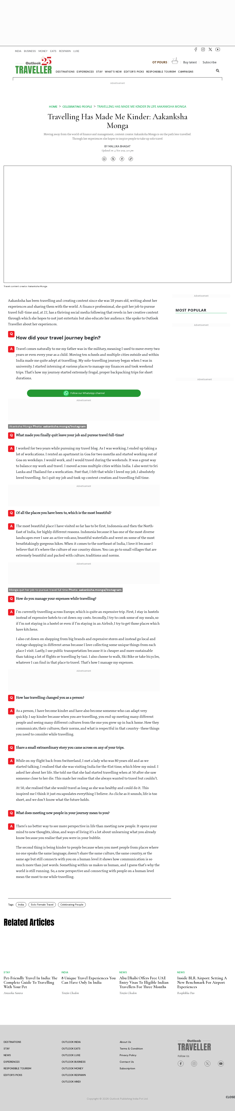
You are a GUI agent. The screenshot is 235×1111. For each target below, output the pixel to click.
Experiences (85, 71)
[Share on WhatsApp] (104, 158)
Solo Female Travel (42, 904)
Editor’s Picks (134, 71)
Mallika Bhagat (120, 146)
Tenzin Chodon (70, 993)
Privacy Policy (128, 1055)
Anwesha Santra (13, 993)
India (21, 904)
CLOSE (230, 1097)
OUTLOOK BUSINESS (74, 1061)
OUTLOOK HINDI (71, 1081)
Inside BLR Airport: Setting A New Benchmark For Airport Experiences (202, 982)
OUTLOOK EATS (71, 1048)
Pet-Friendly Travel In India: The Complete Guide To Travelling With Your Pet (30, 982)
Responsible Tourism (161, 71)
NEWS (7, 1055)
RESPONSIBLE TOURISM (17, 1068)
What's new (113, 71)
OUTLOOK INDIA (71, 1042)
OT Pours (159, 62)
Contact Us (127, 1061)
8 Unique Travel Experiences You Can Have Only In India (89, 980)
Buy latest (190, 62)
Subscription (127, 1068)
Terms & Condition (131, 1048)
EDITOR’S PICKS (13, 1075)
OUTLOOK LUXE (71, 1055)
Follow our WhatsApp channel (87, 393)
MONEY (43, 51)
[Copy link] (130, 158)
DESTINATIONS (12, 1042)
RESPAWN (65, 51)
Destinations (65, 71)
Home (53, 106)
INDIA (18, 51)
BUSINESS (30, 51)
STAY (7, 1048)
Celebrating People (71, 904)
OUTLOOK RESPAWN (74, 1075)
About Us (125, 1042)
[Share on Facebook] (122, 158)
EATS (53, 51)
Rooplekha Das (185, 993)
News (123, 972)
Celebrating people (77, 106)
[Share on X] (113, 158)
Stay (99, 71)
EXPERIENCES (12, 1061)
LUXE (76, 51)
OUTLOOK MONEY (72, 1068)
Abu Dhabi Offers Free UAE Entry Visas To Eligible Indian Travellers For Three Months (144, 982)
